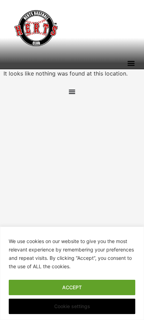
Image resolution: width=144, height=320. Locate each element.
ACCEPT (72, 287)
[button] (131, 63)
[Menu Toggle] (72, 91)
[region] (72, 273)
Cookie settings (72, 306)
